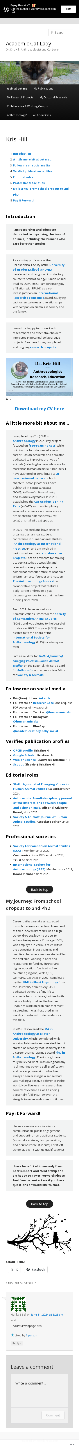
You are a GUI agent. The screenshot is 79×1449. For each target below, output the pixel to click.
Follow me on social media (31, 165)
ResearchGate (43, 703)
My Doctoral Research (53, 97)
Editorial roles (23, 177)
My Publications (43, 88)
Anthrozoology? (17, 115)
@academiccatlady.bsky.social (35, 731)
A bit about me (17, 88)
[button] (7, 399)
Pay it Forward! (23, 200)
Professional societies (29, 183)
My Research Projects (20, 97)
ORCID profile (23, 750)
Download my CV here (39, 409)
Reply (17, 1343)
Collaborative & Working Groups (27, 106)
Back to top (39, 889)
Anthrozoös (25, 670)
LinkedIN (44, 698)
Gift (68, 9)
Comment (53, 1415)
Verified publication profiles (32, 171)
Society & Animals (30, 675)
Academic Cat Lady (28, 43)
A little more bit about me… (32, 159)
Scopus (18, 764)
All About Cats (42, 115)
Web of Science (24, 760)
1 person (31, 1335)
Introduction (22, 154)
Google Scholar (24, 755)
